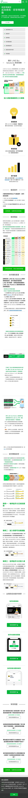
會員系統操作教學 (10, 50)
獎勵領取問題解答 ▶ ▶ (14, 733)
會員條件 (8, 34)
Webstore (9, 295)
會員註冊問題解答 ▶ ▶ (14, 717)
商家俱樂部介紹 (9, 29)
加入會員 (7, 22)
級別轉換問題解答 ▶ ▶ (14, 762)
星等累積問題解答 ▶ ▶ (14, 746)
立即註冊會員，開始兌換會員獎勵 (14, 269)
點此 (5, 449)
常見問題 (8, 53)
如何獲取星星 (9, 42)
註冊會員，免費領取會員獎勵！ (14, 211)
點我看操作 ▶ (14, 625)
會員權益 (8, 37)
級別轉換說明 (9, 45)
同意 (14, 794)
